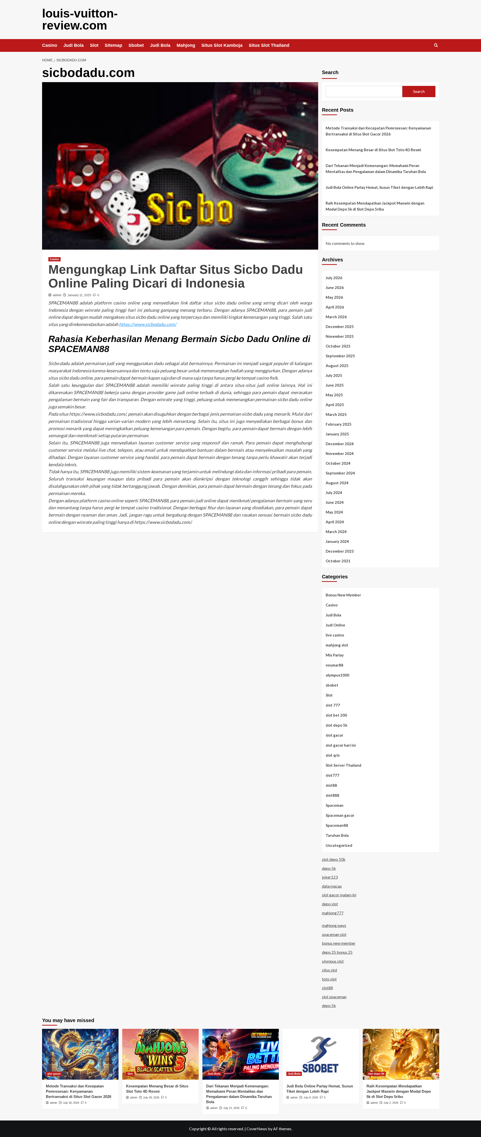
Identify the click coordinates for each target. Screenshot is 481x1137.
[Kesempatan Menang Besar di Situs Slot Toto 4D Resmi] (160, 1054)
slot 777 (333, 705)
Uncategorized (339, 845)
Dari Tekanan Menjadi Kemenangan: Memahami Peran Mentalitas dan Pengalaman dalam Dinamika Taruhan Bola (376, 168)
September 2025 (340, 356)
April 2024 (335, 522)
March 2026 (336, 316)
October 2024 (338, 463)
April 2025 (335, 404)
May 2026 (334, 297)
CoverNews (257, 1128)
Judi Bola (73, 45)
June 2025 (335, 385)
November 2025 (340, 336)
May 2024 (334, 512)
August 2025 (337, 365)
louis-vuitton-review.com (80, 19)
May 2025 (334, 395)
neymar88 (334, 665)
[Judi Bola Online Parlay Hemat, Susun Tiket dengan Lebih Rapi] (321, 1054)
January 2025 (337, 434)
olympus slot (333, 961)
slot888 (332, 795)
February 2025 (338, 424)
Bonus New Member (343, 595)
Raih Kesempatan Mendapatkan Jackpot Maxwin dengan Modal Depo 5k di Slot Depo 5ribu (375, 206)
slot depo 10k (333, 859)
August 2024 (337, 482)
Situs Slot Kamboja (222, 45)
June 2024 (335, 502)
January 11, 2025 (79, 295)
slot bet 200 (336, 715)
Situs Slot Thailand (269, 45)
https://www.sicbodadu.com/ (147, 324)
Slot (94, 45)
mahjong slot (337, 645)
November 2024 (340, 453)
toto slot (329, 979)
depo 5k (329, 868)
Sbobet (136, 45)
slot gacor (334, 735)
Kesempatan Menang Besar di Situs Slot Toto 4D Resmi (373, 149)
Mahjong (186, 45)
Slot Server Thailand (343, 765)
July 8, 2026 (310, 1097)
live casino (335, 635)
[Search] (436, 45)
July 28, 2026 (151, 1097)
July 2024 (334, 492)
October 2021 (338, 561)
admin (57, 295)
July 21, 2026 (231, 1107)
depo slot (330, 903)
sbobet (332, 685)
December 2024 (340, 443)
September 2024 (340, 473)
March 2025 (336, 414)
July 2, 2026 (391, 1102)
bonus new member (338, 943)
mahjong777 (332, 912)
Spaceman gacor (340, 815)
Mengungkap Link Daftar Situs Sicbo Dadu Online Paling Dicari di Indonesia (175, 276)
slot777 (332, 775)
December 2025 (340, 326)
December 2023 (340, 551)
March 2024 (336, 531)
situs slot (329, 969)
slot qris (333, 755)
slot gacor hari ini (341, 745)
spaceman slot (334, 934)
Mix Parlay (335, 655)
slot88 (331, 785)
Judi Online (335, 625)
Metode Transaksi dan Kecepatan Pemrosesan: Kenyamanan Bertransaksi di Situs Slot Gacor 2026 (378, 131)
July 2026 (334, 277)
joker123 (330, 877)
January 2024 (337, 541)
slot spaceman (334, 996)
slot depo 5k (336, 725)
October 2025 (338, 346)
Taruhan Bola (337, 835)
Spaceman (334, 805)
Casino (49, 45)
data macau (332, 886)
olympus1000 (337, 675)
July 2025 (334, 375)
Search (330, 72)
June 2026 (335, 287)
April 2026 (335, 307)
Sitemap (113, 45)
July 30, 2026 (71, 1102)
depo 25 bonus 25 (337, 952)
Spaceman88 (337, 825)
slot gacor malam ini (339, 894)
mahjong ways (334, 925)
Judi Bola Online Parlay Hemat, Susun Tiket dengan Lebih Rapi (379, 187)
